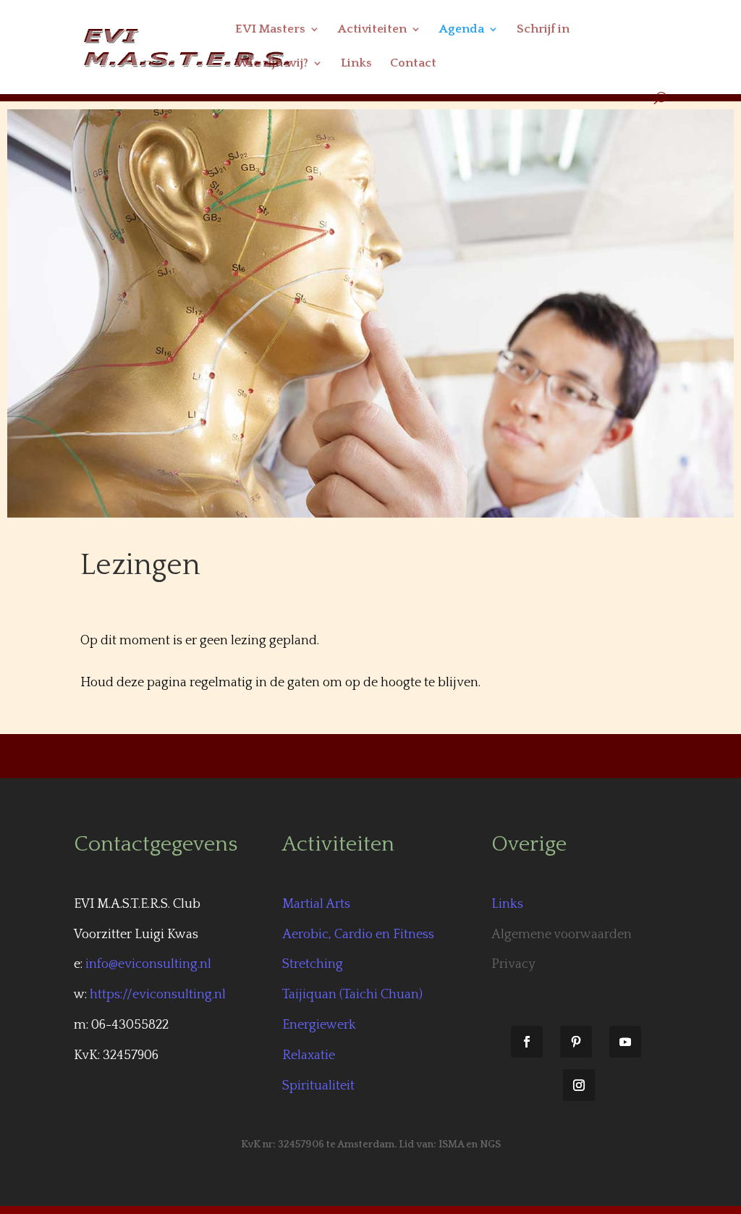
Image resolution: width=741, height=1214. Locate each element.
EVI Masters (270, 29)
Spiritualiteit (318, 1086)
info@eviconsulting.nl (148, 964)
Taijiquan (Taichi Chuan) (352, 994)
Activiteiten (372, 29)
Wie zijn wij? (271, 63)
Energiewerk (319, 1025)
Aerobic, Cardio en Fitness (358, 934)
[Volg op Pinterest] (576, 1042)
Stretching (312, 964)
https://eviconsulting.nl (158, 994)
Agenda (461, 29)
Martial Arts (316, 904)
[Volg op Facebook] (527, 1042)
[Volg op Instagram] (579, 1085)
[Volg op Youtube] (625, 1042)
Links (356, 63)
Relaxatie (308, 1055)
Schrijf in (543, 29)
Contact (413, 63)
